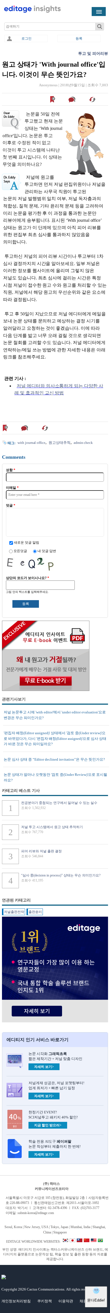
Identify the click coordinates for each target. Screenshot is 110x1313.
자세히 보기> (44, 1067)
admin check (83, 442)
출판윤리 (35, 912)
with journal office (31, 442)
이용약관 (65, 1301)
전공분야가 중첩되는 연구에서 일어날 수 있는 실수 (59, 803)
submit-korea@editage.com (35, 1213)
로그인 (26, 38)
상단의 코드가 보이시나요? (27, 578)
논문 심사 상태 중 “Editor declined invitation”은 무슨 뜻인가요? (54, 759)
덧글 (10, 505)
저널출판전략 (14, 912)
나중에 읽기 (52, 99)
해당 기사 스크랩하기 (93, 99)
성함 (10, 470)
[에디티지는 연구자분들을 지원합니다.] (32, 11)
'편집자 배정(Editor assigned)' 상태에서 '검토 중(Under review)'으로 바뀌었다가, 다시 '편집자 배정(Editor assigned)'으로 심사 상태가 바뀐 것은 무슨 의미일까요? (55, 738)
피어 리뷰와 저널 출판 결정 (41, 851)
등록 (79, 38)
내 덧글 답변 (47, 551)
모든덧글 (21, 551)
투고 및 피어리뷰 (93, 53)
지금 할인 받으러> (47, 1125)
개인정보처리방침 (16, 1301)
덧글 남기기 (73, 99)
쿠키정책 (44, 1301)
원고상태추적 (60, 442)
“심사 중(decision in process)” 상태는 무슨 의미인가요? (60, 875)
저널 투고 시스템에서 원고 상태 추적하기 (52, 827)
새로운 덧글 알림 (26, 542)
